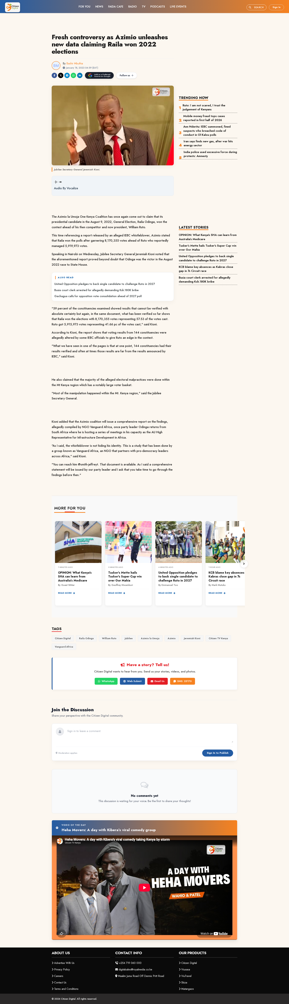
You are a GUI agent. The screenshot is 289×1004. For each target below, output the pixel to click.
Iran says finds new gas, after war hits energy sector (208, 143)
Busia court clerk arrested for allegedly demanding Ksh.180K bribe (96, 290)
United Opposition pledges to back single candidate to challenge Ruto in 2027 (104, 284)
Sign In (276, 7)
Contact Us (60, 982)
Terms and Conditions (66, 989)
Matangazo (187, 989)
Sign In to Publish (217, 753)
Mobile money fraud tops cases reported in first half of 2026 (204, 118)
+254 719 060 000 (130, 963)
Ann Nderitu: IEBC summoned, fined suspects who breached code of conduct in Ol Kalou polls (207, 131)
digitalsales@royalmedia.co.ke (135, 969)
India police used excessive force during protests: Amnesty (210, 154)
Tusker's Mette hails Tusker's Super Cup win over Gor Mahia (207, 248)
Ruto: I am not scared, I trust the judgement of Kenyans (204, 107)
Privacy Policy (62, 969)
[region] (149, 564)
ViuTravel (186, 976)
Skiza (184, 982)
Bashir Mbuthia (74, 63)
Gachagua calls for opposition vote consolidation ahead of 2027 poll (98, 296)
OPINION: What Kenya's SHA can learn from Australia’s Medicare (208, 237)
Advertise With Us (64, 963)
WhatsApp (108, 681)
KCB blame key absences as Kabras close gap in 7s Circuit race (206, 269)
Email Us (159, 681)
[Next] (244, 564)
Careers (58, 976)
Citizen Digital (189, 963)
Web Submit (134, 681)
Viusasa (185, 969)
